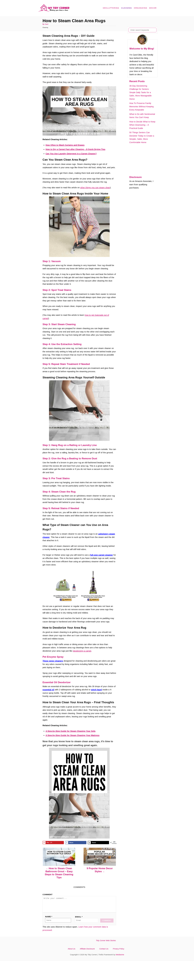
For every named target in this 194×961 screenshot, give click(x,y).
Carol (46, 24)
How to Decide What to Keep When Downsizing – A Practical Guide (142, 125)
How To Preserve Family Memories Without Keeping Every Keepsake (141, 106)
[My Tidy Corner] (54, 8)
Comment (48, 895)
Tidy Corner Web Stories (106, 941)
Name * (48, 917)
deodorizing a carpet (82, 651)
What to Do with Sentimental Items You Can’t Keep (142, 116)
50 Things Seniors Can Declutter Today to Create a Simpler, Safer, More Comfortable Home (141, 137)
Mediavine (120, 955)
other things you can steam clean (95, 187)
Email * (79, 917)
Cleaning (45, 27)
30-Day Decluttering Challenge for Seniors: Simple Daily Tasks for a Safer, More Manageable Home (140, 92)
